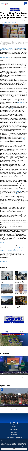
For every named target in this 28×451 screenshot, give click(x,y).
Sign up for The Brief (5, 57)
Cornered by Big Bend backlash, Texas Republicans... (7, 306)
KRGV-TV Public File (14, 429)
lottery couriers (19, 86)
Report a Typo (3, 261)
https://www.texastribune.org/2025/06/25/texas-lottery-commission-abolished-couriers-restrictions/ (14, 249)
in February (18, 194)
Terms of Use (14, 435)
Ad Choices (14, 427)
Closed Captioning (14, 424)
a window (6, 136)
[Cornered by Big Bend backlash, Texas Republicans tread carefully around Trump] (7, 300)
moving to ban (20, 102)
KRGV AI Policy (14, 432)
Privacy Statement (14, 434)
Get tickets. (2, 242)
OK (14, 448)
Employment (14, 426)
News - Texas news (10, 20)
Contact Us (14, 431)
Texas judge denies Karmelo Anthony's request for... (20, 294)
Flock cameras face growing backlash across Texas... (20, 281)
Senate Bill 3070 (9, 109)
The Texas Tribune (21, 247)
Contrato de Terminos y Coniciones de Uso (14, 437)
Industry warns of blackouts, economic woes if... (6, 294)
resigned (18, 191)
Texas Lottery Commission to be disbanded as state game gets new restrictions (13, 48)
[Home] (9, 4)
